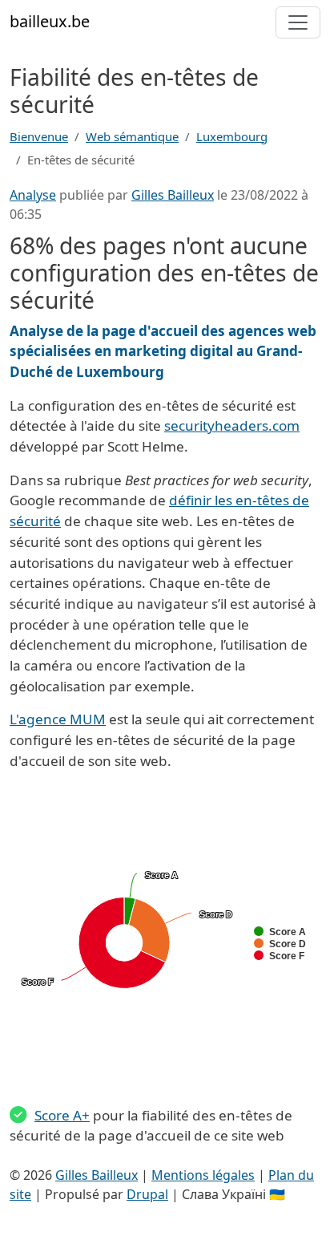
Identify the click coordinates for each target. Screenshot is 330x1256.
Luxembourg (232, 136)
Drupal (147, 1194)
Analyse (33, 195)
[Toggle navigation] (298, 22)
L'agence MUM (58, 719)
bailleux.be (50, 21)
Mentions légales (203, 1175)
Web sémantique (132, 136)
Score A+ (62, 1115)
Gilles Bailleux (172, 195)
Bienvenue (39, 136)
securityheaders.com (232, 425)
